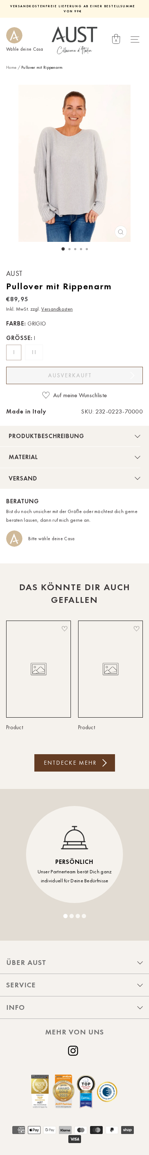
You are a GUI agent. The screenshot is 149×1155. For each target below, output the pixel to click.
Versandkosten (57, 309)
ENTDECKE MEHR (70, 762)
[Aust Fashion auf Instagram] (74, 1051)
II (35, 352)
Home (11, 67)
